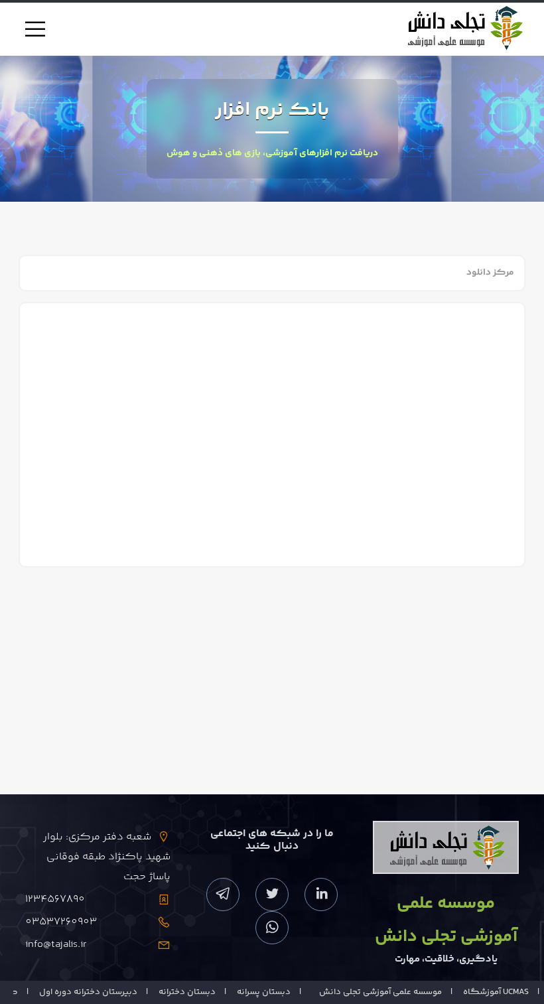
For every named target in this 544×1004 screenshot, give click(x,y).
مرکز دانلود (490, 272)
